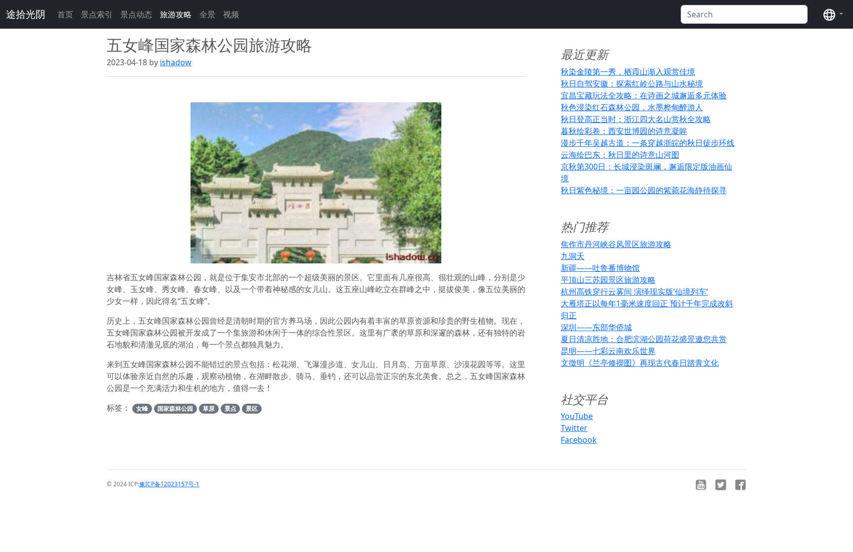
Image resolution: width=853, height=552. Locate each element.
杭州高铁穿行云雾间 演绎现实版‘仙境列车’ (634, 291)
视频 (231, 14)
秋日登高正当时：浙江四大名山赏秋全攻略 (636, 119)
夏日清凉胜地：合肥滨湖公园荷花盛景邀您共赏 (644, 339)
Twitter (574, 428)
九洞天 (572, 256)
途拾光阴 (25, 14)
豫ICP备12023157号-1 (169, 484)
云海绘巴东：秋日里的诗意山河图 (620, 154)
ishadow (176, 62)
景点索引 (97, 14)
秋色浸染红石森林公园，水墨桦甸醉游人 (632, 107)
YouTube (577, 416)
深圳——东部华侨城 (596, 327)
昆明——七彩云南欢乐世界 (608, 350)
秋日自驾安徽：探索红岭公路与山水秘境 (632, 83)
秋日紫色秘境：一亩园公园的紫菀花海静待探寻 (644, 190)
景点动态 (136, 14)
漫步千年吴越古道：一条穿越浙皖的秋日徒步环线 (648, 142)
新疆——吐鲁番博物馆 (600, 267)
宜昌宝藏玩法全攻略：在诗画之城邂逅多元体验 (644, 95)
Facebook (579, 439)
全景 (207, 14)
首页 (65, 14)
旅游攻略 (176, 14)
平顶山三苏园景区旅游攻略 (608, 279)
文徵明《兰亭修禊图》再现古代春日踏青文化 (640, 362)
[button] (833, 14)
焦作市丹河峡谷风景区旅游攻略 (616, 244)
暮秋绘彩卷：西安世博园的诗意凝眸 (624, 131)
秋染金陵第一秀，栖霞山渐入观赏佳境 (628, 71)
